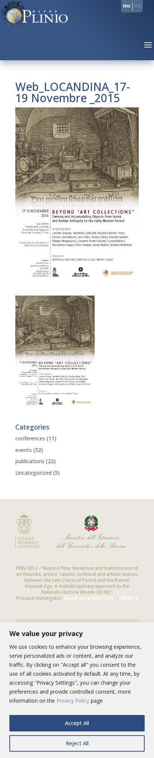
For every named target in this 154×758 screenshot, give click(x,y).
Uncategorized (33, 472)
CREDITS (128, 598)
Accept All (77, 723)
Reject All (77, 743)
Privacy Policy (72, 700)
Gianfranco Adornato (89, 598)
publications (29, 461)
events (23, 449)
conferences (30, 438)
